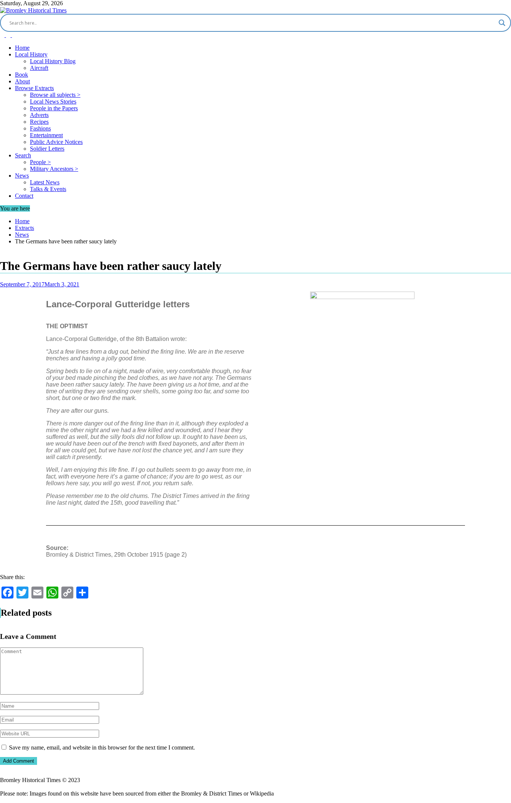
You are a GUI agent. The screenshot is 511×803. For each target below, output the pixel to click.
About (22, 81)
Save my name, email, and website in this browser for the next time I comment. (102, 747)
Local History (31, 54)
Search (23, 155)
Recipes (39, 122)
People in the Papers (54, 108)
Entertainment (46, 135)
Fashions (40, 128)
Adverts (39, 115)
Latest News (44, 182)
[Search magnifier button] (502, 23)
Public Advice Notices (56, 142)
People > (40, 162)
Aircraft (39, 68)
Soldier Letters (47, 148)
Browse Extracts (34, 88)
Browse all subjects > (55, 95)
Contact (24, 196)
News (22, 175)
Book (21, 74)
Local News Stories (53, 101)
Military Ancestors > (54, 169)
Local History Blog (53, 61)
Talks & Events (48, 189)
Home (22, 47)
